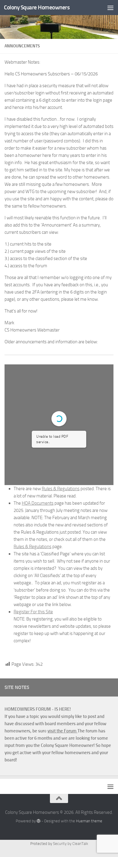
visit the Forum (62, 731)
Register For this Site (33, 611)
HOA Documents (38, 503)
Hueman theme (89, 821)
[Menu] (110, 7)
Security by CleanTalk (70, 843)
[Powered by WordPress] (39, 821)
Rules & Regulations (61, 488)
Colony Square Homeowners (37, 7)
